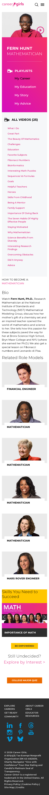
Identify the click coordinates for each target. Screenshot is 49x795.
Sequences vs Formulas (21, 176)
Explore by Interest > (24, 662)
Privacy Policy (12, 784)
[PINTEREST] (20, 734)
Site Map (9, 787)
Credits (20, 787)
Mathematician (13, 283)
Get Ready (10, 713)
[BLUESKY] (20, 741)
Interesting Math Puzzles (22, 171)
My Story (21, 95)
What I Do (13, 128)
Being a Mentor (16, 202)
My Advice (23, 103)
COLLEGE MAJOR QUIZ (24, 680)
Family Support (16, 208)
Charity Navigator (14, 762)
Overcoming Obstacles (20, 254)
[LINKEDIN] (10, 727)
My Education (25, 87)
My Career (22, 78)
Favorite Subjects (17, 155)
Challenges (14, 144)
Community (11, 716)
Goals (11, 181)
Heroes (12, 192)
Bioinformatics (16, 165)
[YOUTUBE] (31, 734)
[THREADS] (31, 727)
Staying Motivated (18, 227)
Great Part (13, 133)
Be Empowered (24, 646)
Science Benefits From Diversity (20, 239)
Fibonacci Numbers (19, 160)
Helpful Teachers (17, 186)
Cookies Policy (30, 784)
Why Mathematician (19, 232)
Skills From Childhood (20, 197)
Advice (11, 265)
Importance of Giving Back (23, 213)
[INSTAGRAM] (10, 734)
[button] (4, 617)
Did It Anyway (15, 260)
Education (13, 149)
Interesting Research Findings (19, 248)
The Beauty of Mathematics (23, 139)
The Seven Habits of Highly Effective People (23, 220)
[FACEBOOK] (20, 727)
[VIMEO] (10, 741)
